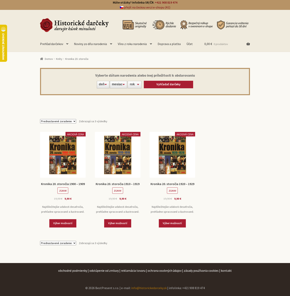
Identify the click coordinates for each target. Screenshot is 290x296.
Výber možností (62, 223)
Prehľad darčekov (51, 44)
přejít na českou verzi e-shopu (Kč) (146, 7)
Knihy (59, 59)
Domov (49, 59)
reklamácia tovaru (133, 271)
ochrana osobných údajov (164, 271)
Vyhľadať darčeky (168, 84)
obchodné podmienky (72, 271)
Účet (189, 44)
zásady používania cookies (201, 271)
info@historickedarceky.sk (149, 288)
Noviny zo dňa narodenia (90, 44)
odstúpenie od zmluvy (104, 271)
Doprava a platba (169, 44)
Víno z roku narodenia (132, 44)
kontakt (226, 271)
